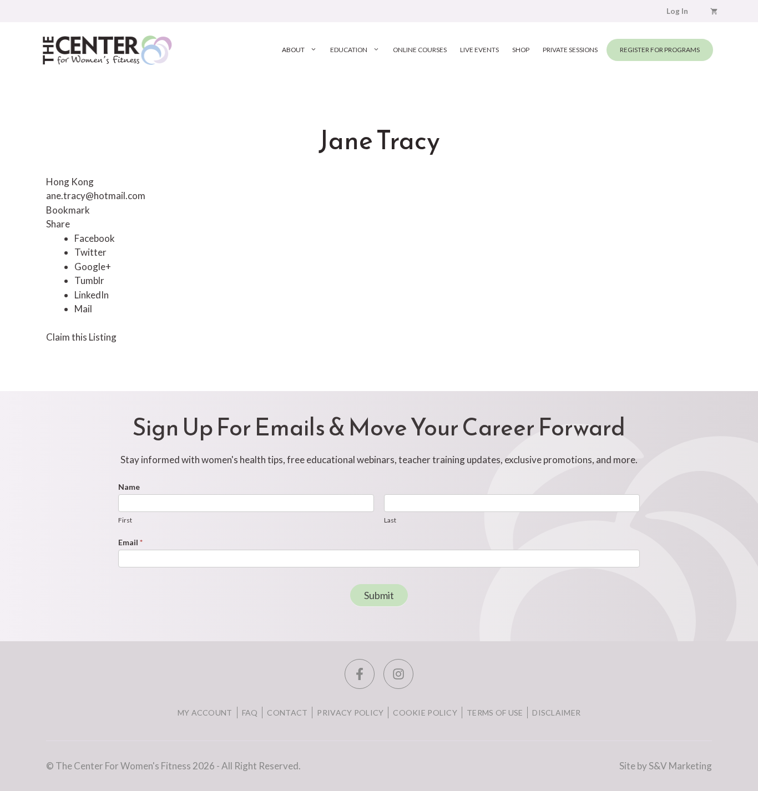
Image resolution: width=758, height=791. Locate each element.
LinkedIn (91, 295)
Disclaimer (556, 712)
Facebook (94, 238)
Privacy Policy (350, 712)
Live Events (479, 49)
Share (58, 224)
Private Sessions (570, 49)
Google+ (92, 266)
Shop (520, 49)
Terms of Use (495, 712)
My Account (205, 712)
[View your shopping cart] (714, 11)
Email (130, 542)
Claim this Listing (81, 337)
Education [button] (348, 49)
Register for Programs (660, 49)
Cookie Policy (425, 712)
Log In (677, 11)
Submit (379, 595)
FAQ (250, 712)
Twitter (90, 252)
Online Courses (420, 49)
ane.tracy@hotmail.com (95, 195)
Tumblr (89, 280)
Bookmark (68, 210)
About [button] (293, 49)
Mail (83, 309)
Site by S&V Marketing (665, 766)
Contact (287, 712)
